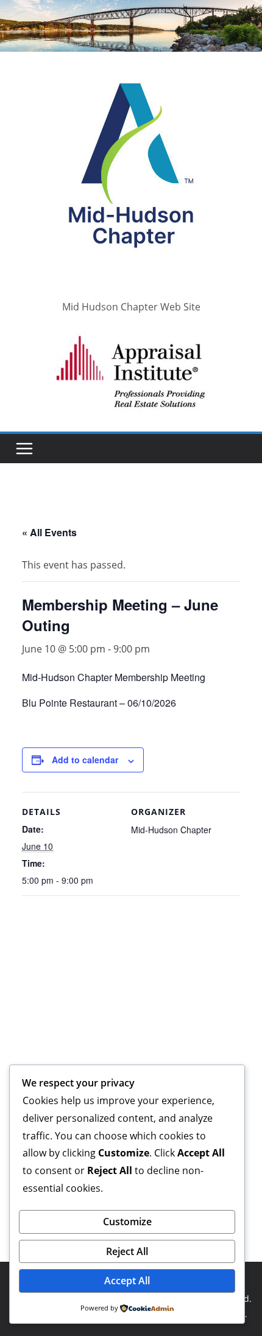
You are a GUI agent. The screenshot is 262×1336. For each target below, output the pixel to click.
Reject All (127, 1251)
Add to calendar (85, 760)
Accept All (127, 1280)
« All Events (49, 532)
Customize (127, 1221)
